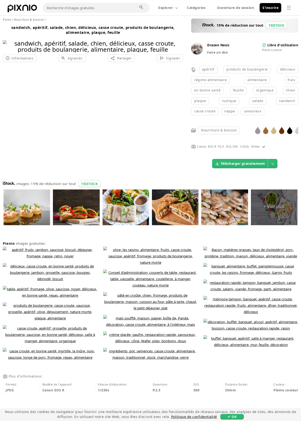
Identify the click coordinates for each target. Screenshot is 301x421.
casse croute (204, 111)
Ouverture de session (235, 7)
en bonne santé (207, 90)
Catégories (196, 7)
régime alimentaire (210, 80)
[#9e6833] (266, 130)
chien (290, 90)
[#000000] (290, 130)
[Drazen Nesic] (196, 53)
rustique (229, 100)
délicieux (287, 69)
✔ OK (232, 416)
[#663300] (282, 130)
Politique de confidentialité (194, 416)
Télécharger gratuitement (243, 163)
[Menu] (288, 7)
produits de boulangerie (247, 69)
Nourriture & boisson (219, 130)
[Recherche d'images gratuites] (142, 7)
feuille (238, 90)
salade (257, 100)
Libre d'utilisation (282, 45)
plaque (200, 100)
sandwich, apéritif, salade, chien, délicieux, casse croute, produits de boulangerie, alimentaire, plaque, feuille (93, 30)
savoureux (252, 111)
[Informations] (264, 147)
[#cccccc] (298, 130)
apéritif (208, 69)
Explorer (165, 7)
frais (291, 80)
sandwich (287, 100)
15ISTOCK (89, 183)
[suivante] (177, 40)
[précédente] (8, 40)
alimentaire (257, 80)
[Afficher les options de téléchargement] (272, 163)
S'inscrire (270, 7)
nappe (229, 111)
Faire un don (217, 52)
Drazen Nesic (218, 45)
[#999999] (258, 130)
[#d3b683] (274, 130)
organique (265, 90)
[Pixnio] (22, 9)
